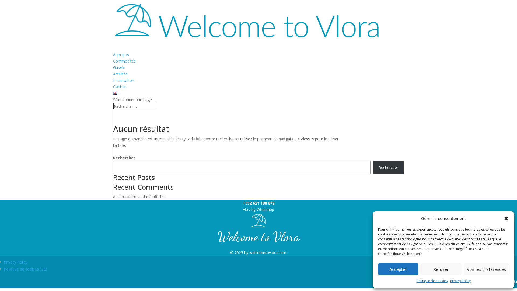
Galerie (119, 67)
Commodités (124, 61)
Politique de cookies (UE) (25, 269)
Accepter (398, 269)
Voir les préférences (486, 269)
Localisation (123, 80)
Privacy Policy (460, 281)
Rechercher (124, 157)
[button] (506, 218)
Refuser (441, 269)
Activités (120, 74)
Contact (120, 86)
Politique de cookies (432, 281)
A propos (121, 54)
